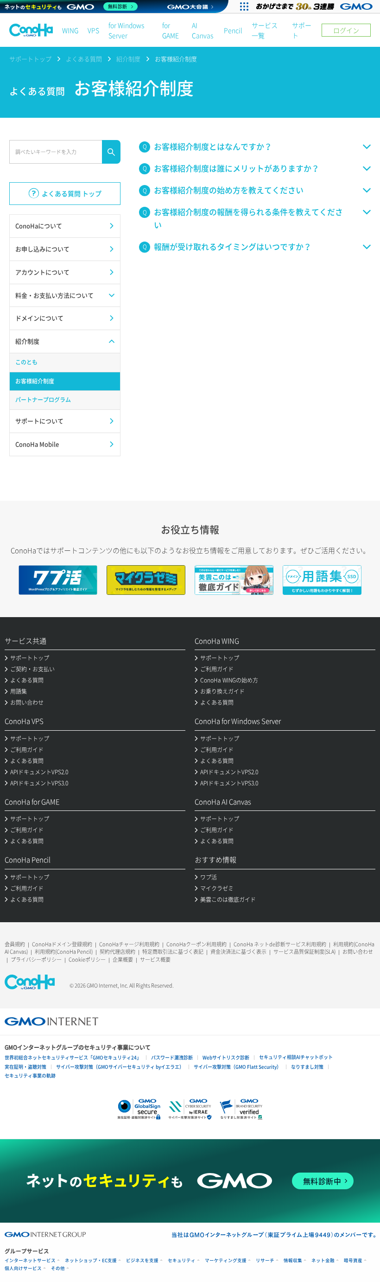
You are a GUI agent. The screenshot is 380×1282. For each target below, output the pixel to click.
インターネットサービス (30, 1260)
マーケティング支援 (226, 1260)
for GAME (170, 30)
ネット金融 (323, 1260)
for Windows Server (126, 30)
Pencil (233, 30)
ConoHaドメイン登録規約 (62, 944)
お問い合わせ (357, 952)
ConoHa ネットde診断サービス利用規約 (280, 944)
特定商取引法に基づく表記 (172, 952)
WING (70, 30)
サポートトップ (30, 58)
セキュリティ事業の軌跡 (30, 1075)
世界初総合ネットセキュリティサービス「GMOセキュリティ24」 (73, 1057)
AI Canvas (202, 30)
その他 (58, 1268)
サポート (301, 30)
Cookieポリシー (87, 959)
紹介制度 (128, 58)
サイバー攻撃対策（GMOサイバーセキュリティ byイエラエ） (120, 1066)
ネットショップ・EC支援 (91, 1260)
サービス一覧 (265, 30)
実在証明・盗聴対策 (25, 1066)
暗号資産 (353, 1260)
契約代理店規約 (117, 952)
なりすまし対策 (307, 1066)
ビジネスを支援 (142, 1260)
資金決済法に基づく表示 (238, 952)
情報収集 (293, 1260)
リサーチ (265, 1260)
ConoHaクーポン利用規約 (196, 944)
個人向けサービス (23, 1268)
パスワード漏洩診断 (172, 1057)
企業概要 (123, 959)
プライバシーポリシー (36, 959)
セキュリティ (182, 1260)
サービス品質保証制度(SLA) (304, 952)
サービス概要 (155, 959)
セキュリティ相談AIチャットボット (296, 1056)
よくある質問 (84, 58)
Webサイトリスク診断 (226, 1057)
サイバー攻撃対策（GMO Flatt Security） (237, 1066)
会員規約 (15, 944)
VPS (93, 30)
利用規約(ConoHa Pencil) (64, 952)
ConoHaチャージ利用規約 (129, 944)
